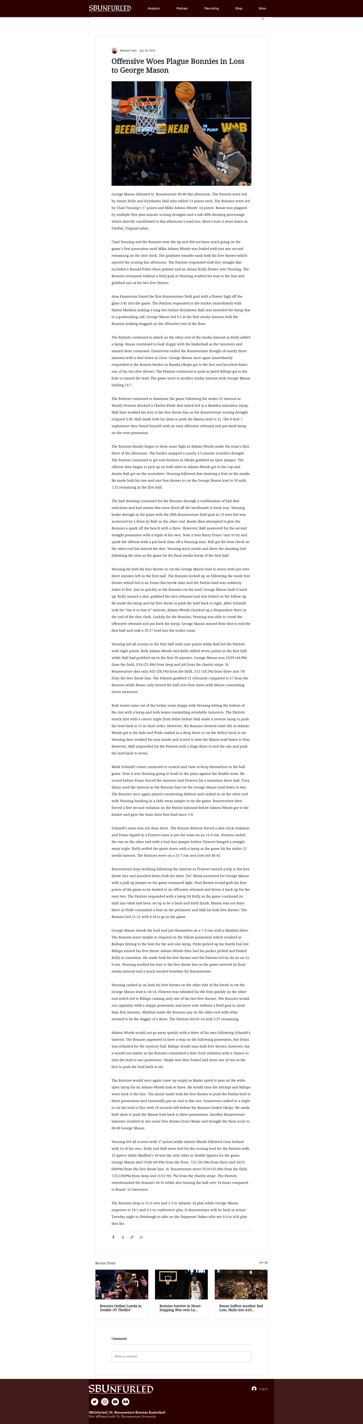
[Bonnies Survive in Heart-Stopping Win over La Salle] (181, 1284)
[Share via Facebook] (113, 1237)
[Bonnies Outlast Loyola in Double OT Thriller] (121, 1284)
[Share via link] (132, 1237)
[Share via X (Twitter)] (122, 1237)
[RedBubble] (125, 1401)
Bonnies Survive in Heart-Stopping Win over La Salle (181, 1308)
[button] (262, 8)
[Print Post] (141, 1237)
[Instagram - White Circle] (105, 1401)
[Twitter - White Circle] (94, 1401)
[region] (94, 1402)
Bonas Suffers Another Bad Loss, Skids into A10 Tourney (241, 1308)
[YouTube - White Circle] (115, 1401)
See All (263, 1262)
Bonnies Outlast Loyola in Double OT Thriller (121, 1308)
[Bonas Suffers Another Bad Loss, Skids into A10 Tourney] (241, 1284)
